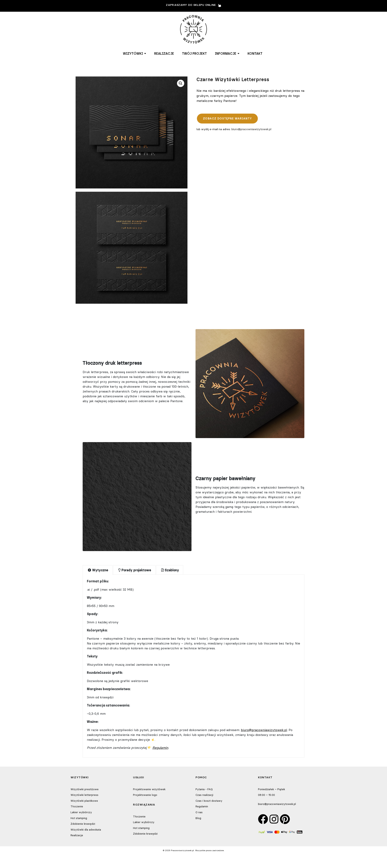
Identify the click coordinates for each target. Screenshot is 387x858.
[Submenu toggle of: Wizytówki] (145, 53)
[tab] (97, 570)
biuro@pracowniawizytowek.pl (251, 129)
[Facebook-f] (263, 819)
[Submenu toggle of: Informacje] (238, 53)
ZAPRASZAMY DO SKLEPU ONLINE (191, 5)
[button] (134, 53)
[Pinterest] (285, 819)
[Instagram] (274, 819)
